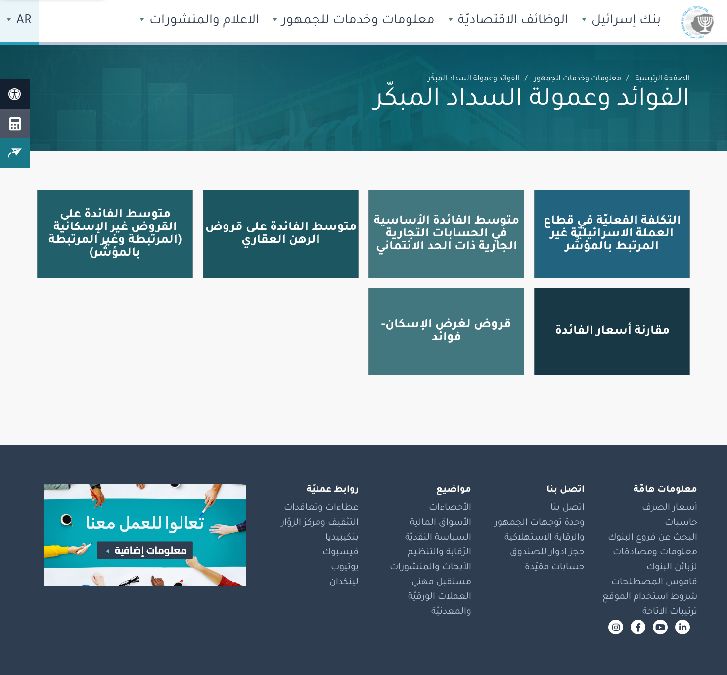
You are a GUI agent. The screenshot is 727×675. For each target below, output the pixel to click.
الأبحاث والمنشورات (430, 568)
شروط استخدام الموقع (649, 597)
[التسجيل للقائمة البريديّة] (15, 153)
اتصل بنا (567, 508)
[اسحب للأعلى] (700, 648)
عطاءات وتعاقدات (321, 508)
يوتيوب (345, 568)
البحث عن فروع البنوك (652, 538)
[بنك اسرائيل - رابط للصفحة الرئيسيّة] (697, 22)
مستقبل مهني (441, 582)
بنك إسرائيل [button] (624, 21)
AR (22, 21)
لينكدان (344, 582)
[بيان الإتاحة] (15, 94)
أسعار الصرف (669, 508)
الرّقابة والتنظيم (439, 553)
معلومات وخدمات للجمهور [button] (356, 21)
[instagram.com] (615, 627)
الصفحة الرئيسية (663, 79)
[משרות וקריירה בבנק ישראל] (138, 535)
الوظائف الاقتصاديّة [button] (511, 21)
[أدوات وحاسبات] (15, 123)
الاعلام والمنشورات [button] (202, 21)
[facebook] (638, 627)
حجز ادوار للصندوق (547, 553)
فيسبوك (340, 553)
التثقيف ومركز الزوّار (320, 523)
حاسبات (681, 523)
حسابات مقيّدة (555, 568)
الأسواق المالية (440, 523)
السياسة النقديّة (438, 538)
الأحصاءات (450, 508)
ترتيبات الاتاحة (669, 612)
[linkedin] (682, 627)
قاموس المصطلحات (654, 582)
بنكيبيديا (342, 538)
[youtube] (660, 627)
